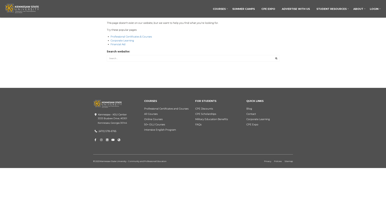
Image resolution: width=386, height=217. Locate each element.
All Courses (151, 114)
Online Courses (153, 119)
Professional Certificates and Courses (166, 108)
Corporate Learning (122, 40)
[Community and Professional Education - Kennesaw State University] (24, 8)
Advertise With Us (296, 8)
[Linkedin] (107, 140)
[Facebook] (95, 140)
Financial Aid (118, 44)
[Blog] (119, 140)
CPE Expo (268, 8)
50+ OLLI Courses (154, 124)
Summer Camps (243, 8)
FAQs (198, 124)
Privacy (267, 161)
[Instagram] (101, 140)
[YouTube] (113, 140)
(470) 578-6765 (107, 131)
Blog (249, 108)
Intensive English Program (160, 129)
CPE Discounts (204, 108)
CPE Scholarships (205, 114)
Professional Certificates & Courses (131, 36)
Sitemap (289, 161)
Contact (251, 114)
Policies (278, 161)
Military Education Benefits (211, 119)
